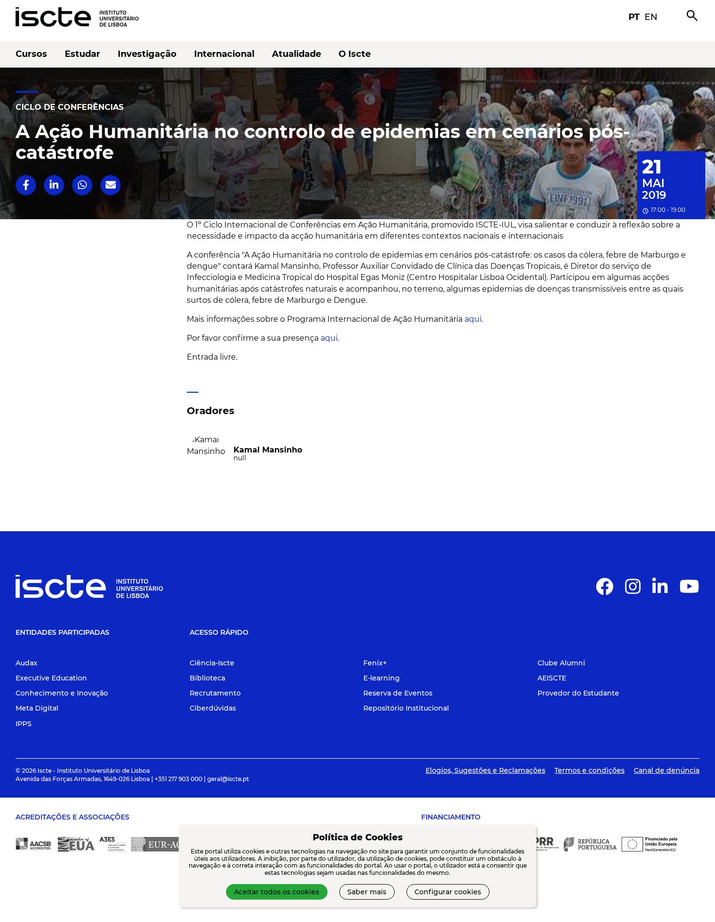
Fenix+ (375, 663)
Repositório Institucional (406, 708)
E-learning (381, 678)
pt (634, 17)
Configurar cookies (447, 891)
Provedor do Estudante (578, 693)
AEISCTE (551, 678)
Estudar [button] (82, 54)
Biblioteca (207, 678)
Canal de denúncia (666, 770)
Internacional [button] (224, 54)
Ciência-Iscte (212, 663)
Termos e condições (589, 770)
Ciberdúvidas (213, 708)
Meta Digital (37, 708)
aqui (473, 319)
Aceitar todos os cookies (276, 891)
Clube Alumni (561, 663)
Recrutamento (215, 693)
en (651, 17)
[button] (26, 185)
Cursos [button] (31, 54)
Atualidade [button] (296, 54)
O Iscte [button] (355, 54)
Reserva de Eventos (397, 693)
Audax (26, 663)
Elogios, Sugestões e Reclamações (485, 770)
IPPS (24, 723)
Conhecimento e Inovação (62, 693)
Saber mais (366, 891)
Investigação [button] (147, 54)
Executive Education (51, 678)
